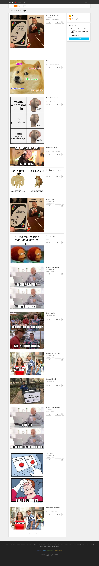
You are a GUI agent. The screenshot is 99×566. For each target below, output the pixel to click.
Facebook (39, 550)
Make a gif (75, 19)
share (57, 22)
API (87, 544)
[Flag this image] (62, 22)
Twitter (44, 550)
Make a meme (76, 16)
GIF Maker (13, 544)
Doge (47, 61)
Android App (50, 550)
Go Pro (79, 38)
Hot (16, 6)
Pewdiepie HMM (51, 148)
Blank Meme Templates (31, 544)
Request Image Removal (45, 546)
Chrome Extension (58, 550)
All (10, 6)
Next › (44, 534)
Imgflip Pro (7, 544)
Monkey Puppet (51, 236)
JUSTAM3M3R (14, 10)
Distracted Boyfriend (53, 353)
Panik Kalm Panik (52, 98)
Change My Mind (51, 379)
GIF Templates (42, 544)
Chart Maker (49, 544)
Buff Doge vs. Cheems (53, 170)
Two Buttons (50, 453)
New (19, 6)
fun (53, 17)
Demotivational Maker (59, 544)
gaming (54, 315)
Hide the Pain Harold (53, 267)
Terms (83, 544)
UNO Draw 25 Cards (53, 15)
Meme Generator (21, 544)
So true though (51, 199)
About (74, 544)
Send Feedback (55, 546)
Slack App (92, 544)
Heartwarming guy (52, 313)
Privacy (79, 544)
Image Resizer (68, 544)
